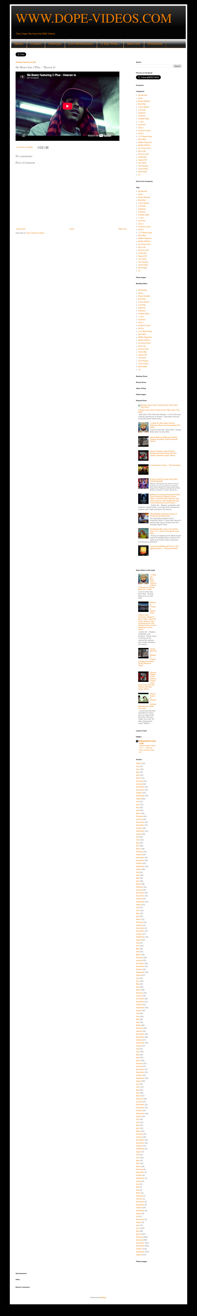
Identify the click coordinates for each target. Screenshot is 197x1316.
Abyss (140, 98)
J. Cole (141, 122)
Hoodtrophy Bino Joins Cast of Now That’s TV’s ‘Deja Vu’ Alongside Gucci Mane (164, 531)
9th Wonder (142, 95)
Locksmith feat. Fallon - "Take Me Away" (165, 465)
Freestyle (55, 43)
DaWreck (141, 113)
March (138, 778)
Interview (133, 43)
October (139, 793)
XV (139, 175)
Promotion (155, 43)
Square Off (142, 160)
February (139, 781)
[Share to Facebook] (47, 147)
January (139, 784)
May (137, 772)
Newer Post (20, 229)
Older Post (122, 229)
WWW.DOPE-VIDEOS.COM (94, 17)
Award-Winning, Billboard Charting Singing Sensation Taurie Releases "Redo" (164, 439)
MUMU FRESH (144, 145)
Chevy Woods (143, 107)
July (137, 766)
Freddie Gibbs (143, 119)
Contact (35, 43)
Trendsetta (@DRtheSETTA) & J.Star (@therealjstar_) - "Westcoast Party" (164, 547)
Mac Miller (142, 139)
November (140, 790)
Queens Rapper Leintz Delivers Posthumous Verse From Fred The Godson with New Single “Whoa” (163, 453)
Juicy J (140, 128)
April (138, 775)
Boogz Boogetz (144, 101)
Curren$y (142, 110)
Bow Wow (142, 104)
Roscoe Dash (143, 154)
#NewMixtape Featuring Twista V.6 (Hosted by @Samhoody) (163, 515)
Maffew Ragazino (145, 142)
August (138, 763)
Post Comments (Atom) (35, 233)
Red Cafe (142, 151)
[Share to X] (44, 147)
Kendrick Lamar (144, 131)
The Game (142, 163)
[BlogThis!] (41, 147)
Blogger (103, 1298)
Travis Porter (143, 169)
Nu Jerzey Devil (144, 148)
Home (19, 43)
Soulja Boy (142, 157)
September (140, 796)
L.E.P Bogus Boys (145, 136)
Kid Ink (140, 133)
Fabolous (142, 116)
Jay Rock (141, 125)
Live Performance (81, 43)
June (138, 769)
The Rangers (143, 166)
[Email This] (38, 147)
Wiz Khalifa (142, 172)
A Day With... (110, 43)
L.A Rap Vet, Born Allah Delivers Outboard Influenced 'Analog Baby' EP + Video (165, 425)
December (140, 787)
